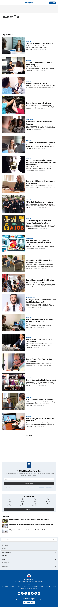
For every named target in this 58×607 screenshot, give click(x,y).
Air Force (17, 581)
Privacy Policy (49, 487)
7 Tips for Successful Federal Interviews (40, 143)
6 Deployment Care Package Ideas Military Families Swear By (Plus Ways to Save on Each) (31, 524)
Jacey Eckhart (30, 170)
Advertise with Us (27, 586)
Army (20, 581)
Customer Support (30, 602)
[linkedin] (35, 593)
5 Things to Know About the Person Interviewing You (39, 63)
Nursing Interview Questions (36, 83)
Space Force (40, 581)
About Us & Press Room (7, 586)
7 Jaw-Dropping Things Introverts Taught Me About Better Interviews (38, 222)
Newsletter (15, 586)
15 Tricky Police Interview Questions (39, 202)
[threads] (39, 593)
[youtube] (19, 593)
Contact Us (20, 586)
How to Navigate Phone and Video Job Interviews (40, 419)
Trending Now (5, 516)
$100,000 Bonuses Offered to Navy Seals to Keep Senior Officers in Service (27, 530)
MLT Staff (29, 89)
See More (29, 435)
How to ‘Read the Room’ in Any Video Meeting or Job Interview (39, 321)
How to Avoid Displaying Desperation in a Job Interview (40, 182)
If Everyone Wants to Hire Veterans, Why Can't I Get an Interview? (41, 301)
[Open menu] (3, 2)
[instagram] (25, 593)
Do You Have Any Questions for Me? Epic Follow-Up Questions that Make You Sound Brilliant (41, 162)
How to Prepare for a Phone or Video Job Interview (39, 360)
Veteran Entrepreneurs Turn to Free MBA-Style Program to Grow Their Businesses (29, 519)
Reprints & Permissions (36, 586)
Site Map (35, 588)
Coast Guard (25, 581)
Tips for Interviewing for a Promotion (39, 44)
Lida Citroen (29, 49)
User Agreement (45, 586)
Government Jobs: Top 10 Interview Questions (39, 123)
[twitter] (29, 593)
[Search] (47, 3)
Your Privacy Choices (25, 588)
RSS (31, 588)
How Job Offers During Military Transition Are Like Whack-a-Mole (38, 241)
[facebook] (22, 593)
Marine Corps (31, 581)
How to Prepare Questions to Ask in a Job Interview (39, 340)
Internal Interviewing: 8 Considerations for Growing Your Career (40, 281)
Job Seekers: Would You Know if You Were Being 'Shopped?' (39, 261)
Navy (36, 581)
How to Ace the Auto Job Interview (38, 103)
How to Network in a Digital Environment (41, 380)
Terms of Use (41, 487)
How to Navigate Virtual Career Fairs (39, 400)
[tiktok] (32, 593)
